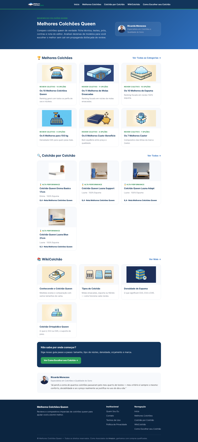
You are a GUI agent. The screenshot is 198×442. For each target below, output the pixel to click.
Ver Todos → (154, 155)
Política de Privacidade (116, 424)
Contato (110, 416)
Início (76, 4)
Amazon (111, 438)
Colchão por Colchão (114, 4)
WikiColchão (134, 4)
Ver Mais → (155, 259)
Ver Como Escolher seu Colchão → (61, 360)
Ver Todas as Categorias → (147, 57)
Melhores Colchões (91, 4)
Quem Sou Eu (112, 411)
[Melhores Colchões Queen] (36, 4)
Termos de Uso (113, 420)
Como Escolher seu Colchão (156, 4)
